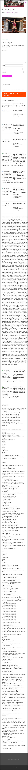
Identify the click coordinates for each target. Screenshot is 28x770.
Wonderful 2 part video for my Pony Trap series (15, 408)
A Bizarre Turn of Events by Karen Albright (11, 596)
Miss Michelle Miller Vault (7, 625)
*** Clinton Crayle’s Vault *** (8, 479)
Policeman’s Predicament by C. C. (9, 488)
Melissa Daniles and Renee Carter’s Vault (11, 622)
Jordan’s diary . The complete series (10, 588)
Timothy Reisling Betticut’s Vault (9, 664)
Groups (3, 446)
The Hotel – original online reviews (9, 577)
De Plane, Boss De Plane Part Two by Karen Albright (13, 599)
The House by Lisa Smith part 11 (9, 606)
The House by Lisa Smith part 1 (9, 603)
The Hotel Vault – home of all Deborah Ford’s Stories (13, 657)
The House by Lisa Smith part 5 (9, 613)
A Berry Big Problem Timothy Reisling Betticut (12, 667)
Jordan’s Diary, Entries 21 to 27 (9, 593)
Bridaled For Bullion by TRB (8, 673)
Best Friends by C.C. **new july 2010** (10, 486)
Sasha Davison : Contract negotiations (10, 510)
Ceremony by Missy (6, 502)
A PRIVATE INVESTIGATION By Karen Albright (12, 597)
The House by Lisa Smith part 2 (9, 610)
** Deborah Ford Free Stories (8, 439)
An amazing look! (17, 110)
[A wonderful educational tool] (7, 213)
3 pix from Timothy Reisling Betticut (10, 665)
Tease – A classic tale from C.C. (9, 494)
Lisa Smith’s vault (6, 602)
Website (4, 72)
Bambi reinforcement (6, 536)
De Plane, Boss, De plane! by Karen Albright (11, 600)
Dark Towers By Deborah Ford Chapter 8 (11, 455)
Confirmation (5, 556)
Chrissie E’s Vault (5, 564)
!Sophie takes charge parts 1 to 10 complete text (12, 465)
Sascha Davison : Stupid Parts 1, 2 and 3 (11, 508)
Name (3, 65)
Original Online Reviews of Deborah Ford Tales (12, 574)
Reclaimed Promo (6, 639)
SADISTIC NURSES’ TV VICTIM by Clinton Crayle (12, 493)
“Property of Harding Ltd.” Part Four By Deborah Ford (14, 527)
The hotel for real (6, 656)
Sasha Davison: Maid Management (9, 511)
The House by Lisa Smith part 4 (9, 611)
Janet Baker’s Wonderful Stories (9, 583)
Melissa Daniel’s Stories (7, 624)
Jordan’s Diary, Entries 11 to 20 (9, 591)
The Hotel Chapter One (7, 659)
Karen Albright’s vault (6, 594)
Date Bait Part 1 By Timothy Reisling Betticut (12, 679)
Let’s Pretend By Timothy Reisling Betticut (11, 690)
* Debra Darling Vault (6, 467)
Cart (3, 550)
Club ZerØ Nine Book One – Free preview (11, 435)
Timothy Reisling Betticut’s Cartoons (10, 707)
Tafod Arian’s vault (6, 645)
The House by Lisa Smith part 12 (9, 608)
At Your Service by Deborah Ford (9, 470)
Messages (4, 432)
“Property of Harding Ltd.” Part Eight (10, 522)
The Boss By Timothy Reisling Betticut (10, 703)
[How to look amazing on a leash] (7, 149)
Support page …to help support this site (10, 644)
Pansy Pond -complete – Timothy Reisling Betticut (13, 693)
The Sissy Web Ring (6, 748)
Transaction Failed (6, 560)
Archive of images (6, 531)
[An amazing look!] (7, 120)
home (3, 573)
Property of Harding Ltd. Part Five (9, 521)
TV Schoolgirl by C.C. (6, 499)
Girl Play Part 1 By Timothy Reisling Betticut (11, 683)
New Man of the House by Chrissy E (10, 565)
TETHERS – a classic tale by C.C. (9, 496)
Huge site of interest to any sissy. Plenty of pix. (12, 741)
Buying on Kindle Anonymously (13, 412)
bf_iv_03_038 (5, 39)
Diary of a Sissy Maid (6, 739)
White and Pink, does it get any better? (10, 710)
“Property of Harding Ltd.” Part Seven (10, 524)
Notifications (5, 442)
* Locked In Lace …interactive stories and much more (14, 725)
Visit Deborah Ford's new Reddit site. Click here (14, 94)
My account (4, 633)
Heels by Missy (5, 505)
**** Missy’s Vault (6, 500)
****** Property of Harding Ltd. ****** (11, 514)
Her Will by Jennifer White (7, 586)
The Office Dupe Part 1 (7, 662)
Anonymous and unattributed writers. (10, 528)
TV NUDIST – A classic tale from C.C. (10, 480)
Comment (4, 50)
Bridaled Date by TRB (7, 671)
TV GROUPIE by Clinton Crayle (8, 497)
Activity (3, 441)
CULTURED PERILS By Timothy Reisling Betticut (12, 677)
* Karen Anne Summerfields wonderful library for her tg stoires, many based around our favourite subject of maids (13, 722)
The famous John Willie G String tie (9, 651)
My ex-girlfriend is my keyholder (13, 415)
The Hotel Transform (6, 660)
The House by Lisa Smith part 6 (9, 614)
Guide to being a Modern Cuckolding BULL (11, 582)
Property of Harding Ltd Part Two (9, 517)
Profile (3, 449)
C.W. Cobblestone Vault (7, 538)
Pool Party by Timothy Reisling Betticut (10, 700)
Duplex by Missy (5, 503)
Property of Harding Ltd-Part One (9, 519)
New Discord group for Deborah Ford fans (11, 634)
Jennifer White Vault (6, 585)
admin (16, 12)
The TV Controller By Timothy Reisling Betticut (12, 705)
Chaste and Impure (6, 736)
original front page (6, 533)
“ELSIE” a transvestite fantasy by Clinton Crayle (12, 482)
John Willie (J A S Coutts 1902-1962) (10, 742)
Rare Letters (4, 491)
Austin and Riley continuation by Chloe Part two (12, 534)
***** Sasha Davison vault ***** (9, 507)
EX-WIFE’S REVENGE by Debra (8, 580)
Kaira (18, 767)
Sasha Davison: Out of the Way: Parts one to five (13, 513)
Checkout (4, 553)
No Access (4, 636)
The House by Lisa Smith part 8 (9, 617)
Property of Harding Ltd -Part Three (10, 516)
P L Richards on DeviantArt (8, 744)
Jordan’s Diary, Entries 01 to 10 (9, 589)
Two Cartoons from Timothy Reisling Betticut (12, 708)
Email (3, 69)
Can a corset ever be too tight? (9, 548)
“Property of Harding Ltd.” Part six (9, 525)
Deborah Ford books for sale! (8, 433)
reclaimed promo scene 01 (8, 640)
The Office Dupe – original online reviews (11, 579)
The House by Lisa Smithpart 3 (9, 621)
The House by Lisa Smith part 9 (9, 619)
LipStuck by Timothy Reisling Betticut (10, 691)
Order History (5, 557)
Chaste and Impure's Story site (8, 737)
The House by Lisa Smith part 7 (9, 616)
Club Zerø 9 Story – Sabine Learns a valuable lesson (13, 471)
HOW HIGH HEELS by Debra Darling (10, 530)
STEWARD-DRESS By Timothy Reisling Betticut (12, 702)
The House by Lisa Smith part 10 (9, 605)
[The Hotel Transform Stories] (14, 3)
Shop (3, 642)
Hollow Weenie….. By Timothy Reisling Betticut (12, 685)
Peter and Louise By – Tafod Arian (9, 650)
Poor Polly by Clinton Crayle (8, 489)
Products (4, 637)
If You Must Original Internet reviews (10, 576)
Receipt (3, 559)
